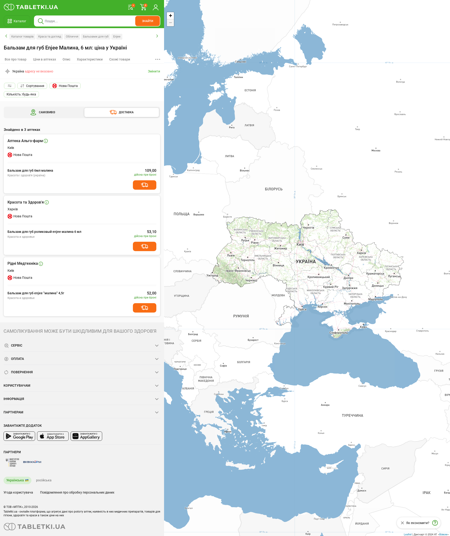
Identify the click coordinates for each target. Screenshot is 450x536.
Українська (15, 480)
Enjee (116, 36)
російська (44, 480)
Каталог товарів (22, 36)
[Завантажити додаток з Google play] (19, 436)
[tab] (44, 59)
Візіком (443, 534)
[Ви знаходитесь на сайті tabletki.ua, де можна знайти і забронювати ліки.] (31, 7)
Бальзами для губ (96, 36)
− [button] (170, 23)
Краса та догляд (49, 36)
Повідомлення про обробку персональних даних (77, 492)
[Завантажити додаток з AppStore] (53, 436)
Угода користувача (18, 492)
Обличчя (72, 36)
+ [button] (170, 16)
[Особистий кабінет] (155, 7)
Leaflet (408, 534)
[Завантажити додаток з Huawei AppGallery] (86, 436)
